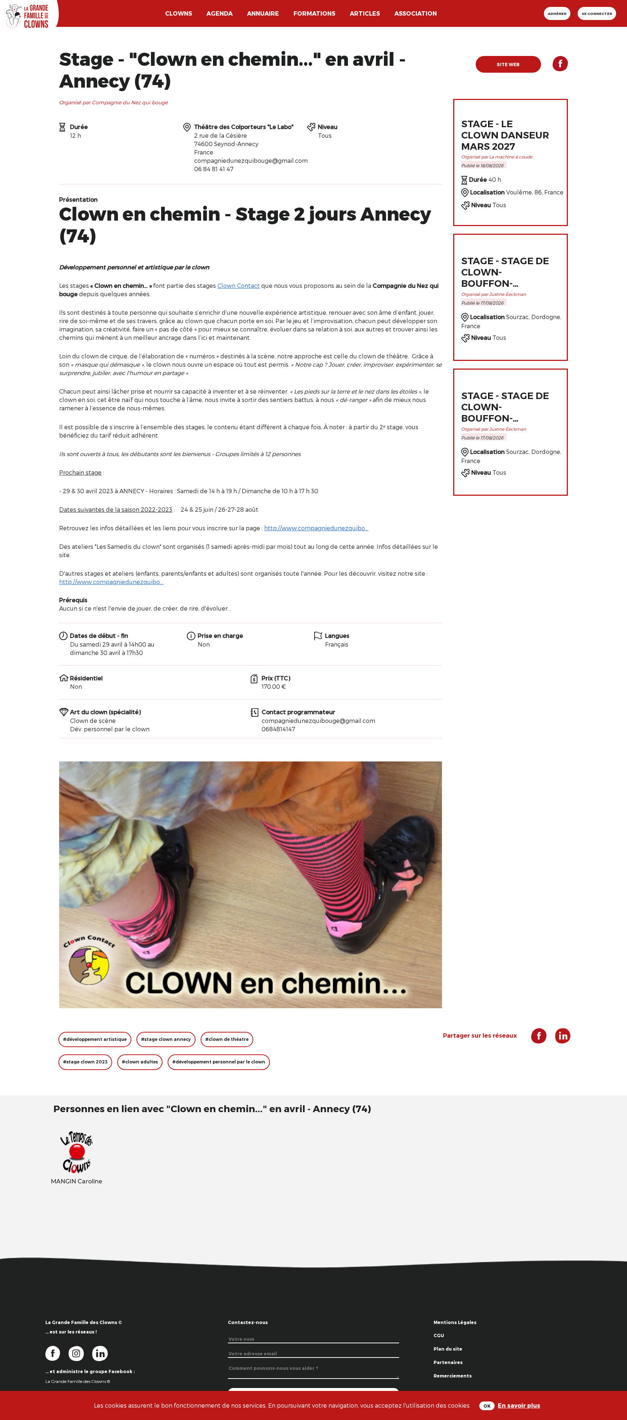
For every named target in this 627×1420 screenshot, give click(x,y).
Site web (508, 64)
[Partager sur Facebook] (613, 1360)
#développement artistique (95, 1039)
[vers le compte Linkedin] (103, 1352)
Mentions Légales (455, 1322)
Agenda (219, 13)
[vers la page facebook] (57, 1352)
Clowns (178, 13)
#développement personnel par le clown (218, 1062)
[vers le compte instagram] (81, 1352)
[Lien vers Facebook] (554, 66)
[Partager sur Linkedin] (613, 1383)
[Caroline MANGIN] (76, 1151)
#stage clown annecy (166, 1039)
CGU (439, 1335)
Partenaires (448, 1362)
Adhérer (557, 13)
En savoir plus (519, 1405)
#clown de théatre (227, 1039)
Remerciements (453, 1375)
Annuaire (263, 13)
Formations (314, 13)
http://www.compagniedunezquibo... (316, 527)
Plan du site (448, 1348)
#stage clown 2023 (85, 1062)
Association (415, 13)
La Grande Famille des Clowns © (77, 1381)
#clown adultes (140, 1062)
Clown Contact (238, 285)
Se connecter (597, 13)
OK (487, 1405)
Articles (365, 13)
